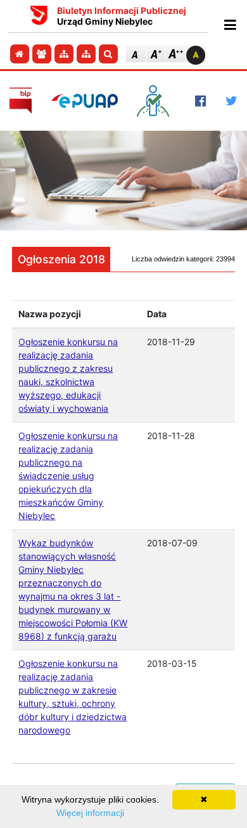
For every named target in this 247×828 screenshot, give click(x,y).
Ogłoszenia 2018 (61, 259)
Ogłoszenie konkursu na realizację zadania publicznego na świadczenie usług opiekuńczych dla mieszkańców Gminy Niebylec (68, 475)
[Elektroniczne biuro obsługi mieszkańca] (156, 101)
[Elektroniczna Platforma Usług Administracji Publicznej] (84, 100)
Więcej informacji (90, 813)
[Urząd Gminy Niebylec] (39, 16)
